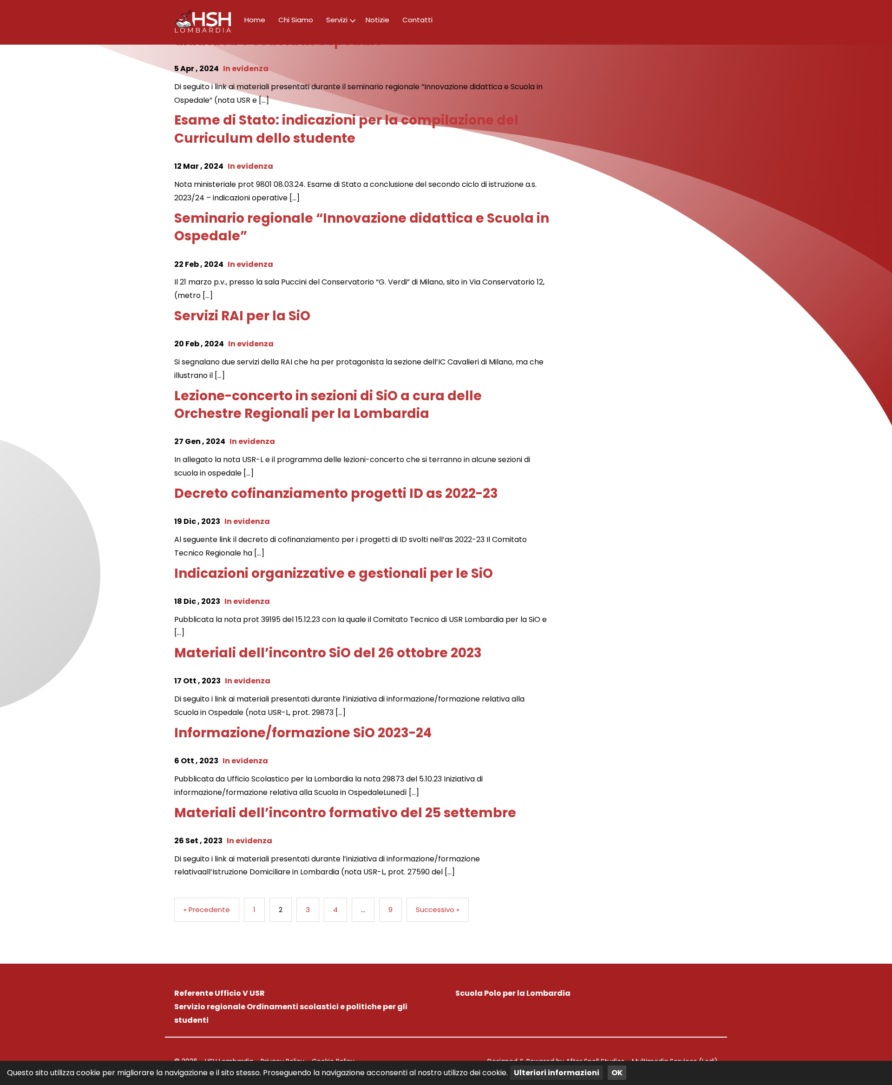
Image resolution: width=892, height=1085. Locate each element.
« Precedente (207, 909)
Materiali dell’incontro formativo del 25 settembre (345, 813)
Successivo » (437, 909)
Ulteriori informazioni (556, 1072)
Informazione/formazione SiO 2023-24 (303, 733)
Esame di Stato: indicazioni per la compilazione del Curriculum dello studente (346, 129)
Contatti (417, 20)
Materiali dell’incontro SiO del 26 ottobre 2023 (328, 653)
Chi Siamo (295, 20)
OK (617, 1072)
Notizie (377, 20)
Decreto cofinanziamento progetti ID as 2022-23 (336, 493)
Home (254, 20)
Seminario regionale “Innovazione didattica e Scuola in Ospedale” (361, 227)
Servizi (337, 20)
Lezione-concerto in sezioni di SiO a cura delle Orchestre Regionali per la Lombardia (328, 405)
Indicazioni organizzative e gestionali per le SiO (333, 573)
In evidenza (246, 68)
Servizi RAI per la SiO (242, 316)
